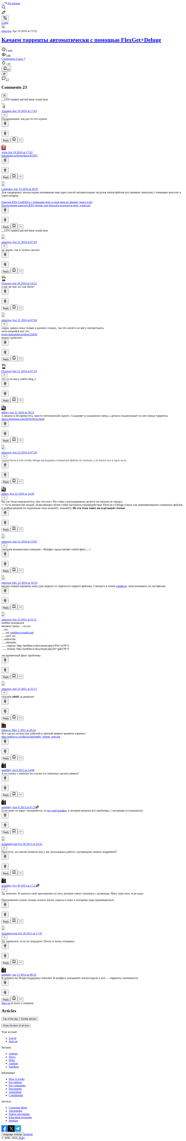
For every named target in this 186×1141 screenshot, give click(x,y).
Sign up (5, 1003)
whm (4, 152)
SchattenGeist (9, 844)
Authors (13, 1063)
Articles (13, 1053)
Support (28, 1134)
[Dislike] (5, 133)
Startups (13, 1120)
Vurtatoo (6, 111)
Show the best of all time (16, 1025)
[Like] (5, 124)
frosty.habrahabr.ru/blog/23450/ (19, 334)
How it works (17, 1079)
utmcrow (6, 31)
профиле (121, 586)
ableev (5, 412)
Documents (15, 1088)
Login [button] (4, 22)
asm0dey (6, 770)
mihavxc (6, 730)
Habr (21, 1137)
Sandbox (14, 1066)
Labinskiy (7, 189)
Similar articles (29, 1019)
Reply (6, 140)
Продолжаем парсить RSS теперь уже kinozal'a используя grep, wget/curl (45, 205)
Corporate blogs (18, 1107)
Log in (12, 1038)
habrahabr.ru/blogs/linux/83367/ (19, 155)
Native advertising (19, 1114)
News (12, 1056)
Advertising (15, 1110)
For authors (15, 1082)
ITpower (6, 283)
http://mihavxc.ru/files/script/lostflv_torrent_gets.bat (30, 736)
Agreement (15, 1092)
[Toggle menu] (2, 4)
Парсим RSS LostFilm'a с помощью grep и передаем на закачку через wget (46, 202)
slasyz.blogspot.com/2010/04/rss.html (22, 419)
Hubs (12, 1060)
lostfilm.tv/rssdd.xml (22, 632)
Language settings (12, 1134)
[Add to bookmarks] (14, 139)
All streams (13, 3)
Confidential (16, 1095)
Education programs (20, 1117)
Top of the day (10, 1019)
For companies (17, 1085)
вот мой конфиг (56, 810)
